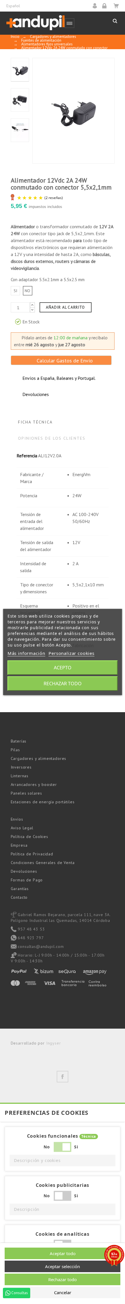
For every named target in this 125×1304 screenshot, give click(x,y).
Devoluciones (24, 871)
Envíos (17, 819)
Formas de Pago (27, 880)
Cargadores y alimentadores (39, 758)
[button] (62, 1160)
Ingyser (53, 1043)
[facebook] (62, 1076)
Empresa (19, 845)
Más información (26, 653)
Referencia (27, 455)
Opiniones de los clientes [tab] (52, 438)
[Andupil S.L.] (35, 23)
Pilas (15, 749)
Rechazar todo (63, 683)
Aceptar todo (63, 1253)
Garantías (20, 888)
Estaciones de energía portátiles (43, 801)
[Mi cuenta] (96, 5)
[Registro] (106, 5)
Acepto (63, 667)
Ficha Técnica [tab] (35, 422)
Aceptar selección (62, 1266)
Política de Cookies (29, 836)
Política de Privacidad (32, 854)
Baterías (19, 741)
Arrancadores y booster (34, 784)
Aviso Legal (22, 827)
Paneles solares (26, 793)
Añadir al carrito (65, 307)
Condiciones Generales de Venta (43, 862)
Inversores (21, 767)
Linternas (20, 775)
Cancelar (62, 1292)
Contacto (19, 897)
